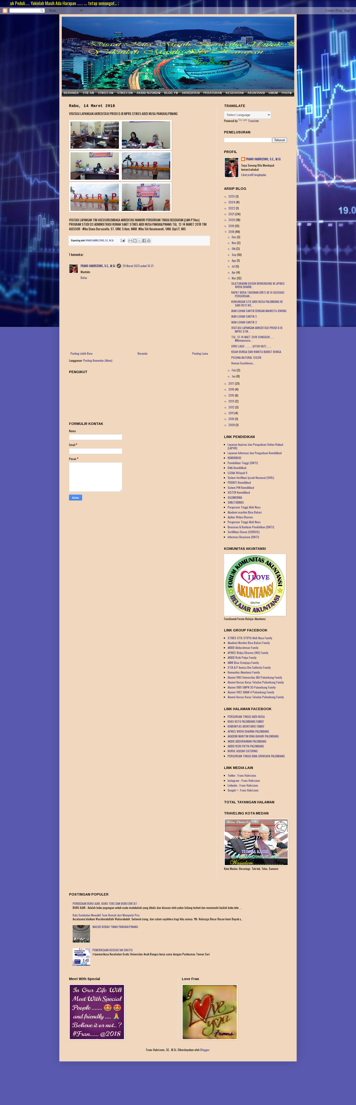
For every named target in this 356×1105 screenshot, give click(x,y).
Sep (234, 255)
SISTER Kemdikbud (239, 492)
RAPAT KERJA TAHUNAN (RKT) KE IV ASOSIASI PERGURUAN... (257, 294)
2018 (231, 232)
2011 (231, 413)
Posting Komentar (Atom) (97, 360)
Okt (234, 248)
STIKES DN (125, 93)
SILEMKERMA (235, 497)
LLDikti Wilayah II (237, 473)
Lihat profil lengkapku (253, 175)
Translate (253, 121)
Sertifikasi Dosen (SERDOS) (244, 532)
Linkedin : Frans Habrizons (243, 785)
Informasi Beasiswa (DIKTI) (243, 537)
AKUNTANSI (256, 93)
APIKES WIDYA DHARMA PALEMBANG (248, 731)
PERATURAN (212, 93)
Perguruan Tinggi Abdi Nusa (244, 507)
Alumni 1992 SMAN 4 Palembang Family (251, 692)
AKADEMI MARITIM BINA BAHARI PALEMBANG (253, 736)
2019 (231, 226)
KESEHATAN (235, 93)
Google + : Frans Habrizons (243, 790)
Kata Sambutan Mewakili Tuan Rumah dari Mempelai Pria (106, 915)
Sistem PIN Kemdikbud (241, 487)
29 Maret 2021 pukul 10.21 (138, 266)
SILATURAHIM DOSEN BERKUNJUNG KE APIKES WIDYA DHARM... (258, 285)
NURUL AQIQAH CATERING (243, 751)
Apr (234, 272)
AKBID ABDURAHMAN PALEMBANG (247, 741)
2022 (232, 208)
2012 (231, 407)
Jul (234, 266)
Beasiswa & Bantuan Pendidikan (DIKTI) (251, 527)
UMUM (273, 93)
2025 (232, 196)
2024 (232, 202)
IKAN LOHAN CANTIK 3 (244, 316)
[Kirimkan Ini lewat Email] (130, 240)
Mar (234, 278)
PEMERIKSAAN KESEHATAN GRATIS (113, 950)
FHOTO (287, 93)
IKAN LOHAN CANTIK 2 (244, 322)
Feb (234, 370)
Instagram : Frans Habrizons (244, 780)
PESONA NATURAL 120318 (246, 357)
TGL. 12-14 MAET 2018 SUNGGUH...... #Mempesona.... (252, 338)
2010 (231, 419)
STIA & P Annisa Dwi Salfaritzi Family (249, 667)
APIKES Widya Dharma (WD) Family (248, 653)
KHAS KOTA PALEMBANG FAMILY (246, 721)
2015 (231, 395)
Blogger (204, 1050)
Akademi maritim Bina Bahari (245, 512)
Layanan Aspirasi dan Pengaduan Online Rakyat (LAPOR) (255, 446)
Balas (84, 278)
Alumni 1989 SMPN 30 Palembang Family (252, 687)
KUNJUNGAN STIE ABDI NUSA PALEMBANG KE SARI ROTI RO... (257, 303)
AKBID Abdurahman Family (243, 647)
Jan (234, 376)
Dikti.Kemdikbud (237, 468)
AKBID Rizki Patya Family (242, 657)
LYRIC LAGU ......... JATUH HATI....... (251, 346)
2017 (231, 383)
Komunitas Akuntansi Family (244, 672)
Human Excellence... (243, 363)
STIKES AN (105, 93)
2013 (231, 401)
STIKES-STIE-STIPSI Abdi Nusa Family (250, 638)
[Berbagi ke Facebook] (144, 240)
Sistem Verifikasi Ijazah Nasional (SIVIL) (251, 478)
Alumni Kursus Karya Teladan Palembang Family (256, 682)
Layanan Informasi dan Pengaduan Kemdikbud (255, 453)
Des (234, 237)
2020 (232, 220)
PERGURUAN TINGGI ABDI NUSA (246, 716)
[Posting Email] (122, 240)
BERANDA (71, 93)
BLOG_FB (171, 93)
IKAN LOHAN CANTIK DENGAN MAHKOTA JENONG (258, 311)
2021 (231, 214)
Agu (234, 260)
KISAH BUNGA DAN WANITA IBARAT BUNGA (256, 352)
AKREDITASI (191, 93)
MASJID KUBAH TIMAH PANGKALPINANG (115, 927)
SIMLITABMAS (236, 502)
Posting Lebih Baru (81, 353)
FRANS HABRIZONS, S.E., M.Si (98, 266)
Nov (234, 243)
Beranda (142, 353)
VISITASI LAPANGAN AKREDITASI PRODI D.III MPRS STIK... (256, 329)
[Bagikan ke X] (139, 240)
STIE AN (88, 93)
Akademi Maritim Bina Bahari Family (249, 643)
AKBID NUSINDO (148, 93)
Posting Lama (200, 353)
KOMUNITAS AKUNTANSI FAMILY (246, 726)
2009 (232, 425)
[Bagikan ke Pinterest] (148, 240)
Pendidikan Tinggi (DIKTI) (243, 463)
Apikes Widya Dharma (240, 517)
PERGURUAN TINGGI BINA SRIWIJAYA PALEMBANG (256, 756)
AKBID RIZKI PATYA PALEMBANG (246, 746)
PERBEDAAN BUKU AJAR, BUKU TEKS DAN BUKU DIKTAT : (106, 903)
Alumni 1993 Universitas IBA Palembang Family (255, 677)
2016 (231, 389)
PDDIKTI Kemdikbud (239, 482)
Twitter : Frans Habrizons (242, 775)
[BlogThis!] (134, 240)
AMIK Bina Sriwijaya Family (243, 662)
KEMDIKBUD (234, 458)
